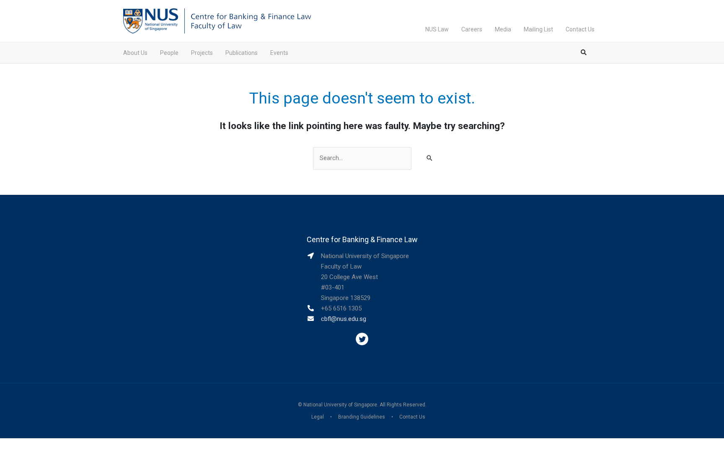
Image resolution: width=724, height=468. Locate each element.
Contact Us (580, 29)
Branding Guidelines (361, 417)
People (169, 52)
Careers (471, 29)
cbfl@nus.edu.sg (343, 319)
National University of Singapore (340, 405)
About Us (135, 52)
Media (503, 29)
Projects (202, 52)
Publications (241, 52)
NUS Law (437, 29)
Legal (317, 417)
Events (279, 52)
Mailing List (538, 29)
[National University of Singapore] (150, 20)
